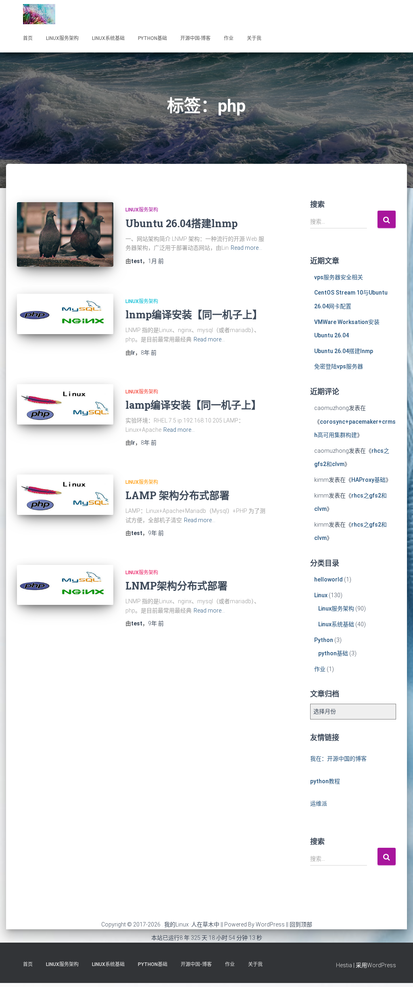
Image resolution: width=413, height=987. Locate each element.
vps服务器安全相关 (338, 277)
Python (323, 640)
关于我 (254, 38)
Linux (320, 595)
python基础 (152, 38)
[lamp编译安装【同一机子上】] (65, 404)
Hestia (344, 965)
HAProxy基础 (368, 480)
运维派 (318, 803)
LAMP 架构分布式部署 (177, 495)
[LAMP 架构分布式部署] (65, 495)
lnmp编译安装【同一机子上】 (194, 314)
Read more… (246, 248)
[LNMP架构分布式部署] (65, 585)
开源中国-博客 (195, 38)
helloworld (328, 579)
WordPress (270, 924)
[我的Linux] (39, 14)
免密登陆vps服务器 (338, 366)
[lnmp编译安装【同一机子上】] (65, 314)
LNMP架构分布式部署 (176, 585)
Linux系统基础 (108, 38)
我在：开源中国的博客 (338, 758)
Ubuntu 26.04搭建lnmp (181, 223)
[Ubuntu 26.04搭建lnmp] (65, 234)
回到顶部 (301, 924)
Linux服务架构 (62, 38)
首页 (28, 38)
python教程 (325, 781)
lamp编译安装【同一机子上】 (193, 405)
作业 (229, 38)
